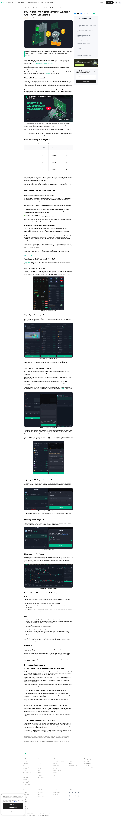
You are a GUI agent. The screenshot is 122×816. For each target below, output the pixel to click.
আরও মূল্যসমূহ (86, 768)
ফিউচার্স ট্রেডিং (40, 767)
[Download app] (119, 2)
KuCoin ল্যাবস (25, 770)
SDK (39, 794)
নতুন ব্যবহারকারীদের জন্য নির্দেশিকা (58, 761)
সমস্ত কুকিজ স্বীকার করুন (13, 804)
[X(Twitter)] (69, 793)
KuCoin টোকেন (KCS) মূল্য (88, 767)
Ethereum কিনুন (26, 794)
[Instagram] (75, 796)
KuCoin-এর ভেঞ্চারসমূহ (26, 772)
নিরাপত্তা (24, 775)
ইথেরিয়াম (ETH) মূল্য (87, 763)
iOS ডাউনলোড (55, 794)
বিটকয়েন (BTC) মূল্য (87, 761)
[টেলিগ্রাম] (72, 793)
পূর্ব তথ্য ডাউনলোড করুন (41, 796)
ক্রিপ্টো (19, 2)
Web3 (22, 2)
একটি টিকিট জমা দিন (56, 765)
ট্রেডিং (15, 2)
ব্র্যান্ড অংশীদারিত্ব (25, 768)
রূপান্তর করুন (40, 761)
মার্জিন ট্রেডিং (40, 768)
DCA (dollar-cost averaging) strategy (44, 63)
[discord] (78, 793)
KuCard (39, 763)
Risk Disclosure (58, 742)
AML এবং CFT (25, 782)
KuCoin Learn (34, 659)
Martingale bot (27, 262)
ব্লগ (23, 765)
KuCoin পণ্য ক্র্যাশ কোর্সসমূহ (30, 2)
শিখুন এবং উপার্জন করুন (45, 2)
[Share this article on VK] (87, 13)
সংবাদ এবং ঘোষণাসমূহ (26, 767)
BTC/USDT (63, 388)
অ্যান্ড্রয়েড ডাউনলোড (56, 792)
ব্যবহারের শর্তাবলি (25, 777)
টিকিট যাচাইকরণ (55, 768)
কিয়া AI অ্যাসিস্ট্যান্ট (41, 777)
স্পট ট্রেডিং (39, 765)
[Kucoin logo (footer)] (27, 753)
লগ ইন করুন (101, 2)
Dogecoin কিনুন (26, 803)
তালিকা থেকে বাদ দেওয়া (56, 774)
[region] (13, 804)
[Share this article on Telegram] (84, 13)
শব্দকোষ (51, 2)
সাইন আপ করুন (110, 2)
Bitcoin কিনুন (25, 792)
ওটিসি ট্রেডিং (40, 775)
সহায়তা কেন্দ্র (55, 763)
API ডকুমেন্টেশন (40, 792)
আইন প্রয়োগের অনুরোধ (26, 784)
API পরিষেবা (70, 763)
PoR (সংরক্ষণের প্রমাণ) (26, 774)
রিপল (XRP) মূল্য (86, 765)
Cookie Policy (14, 801)
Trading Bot (32, 7)
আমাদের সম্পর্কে (25, 761)
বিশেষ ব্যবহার (55, 772)
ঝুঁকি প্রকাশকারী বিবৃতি (26, 781)
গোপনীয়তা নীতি (25, 779)
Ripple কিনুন (25, 796)
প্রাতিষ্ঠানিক (70, 761)
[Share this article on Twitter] (75, 13)
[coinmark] (78, 796)
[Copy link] (94, 13)
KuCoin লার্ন (26, 7)
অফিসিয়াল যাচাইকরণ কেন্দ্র (57, 770)
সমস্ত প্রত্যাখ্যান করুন (13, 807)
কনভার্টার (39, 774)
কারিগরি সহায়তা (55, 767)
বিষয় (38, 2)
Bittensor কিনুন (25, 808)
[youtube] (75, 793)
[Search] (96, 2)
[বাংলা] (116, 2)
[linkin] (72, 796)
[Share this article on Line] (90, 13)
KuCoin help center (28, 654)
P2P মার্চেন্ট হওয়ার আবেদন (73, 765)
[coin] (69, 799)
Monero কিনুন (25, 797)
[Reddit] (69, 796)
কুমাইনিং (11, 2)
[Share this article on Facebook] (81, 13)
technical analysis (53, 625)
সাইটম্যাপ (54, 775)
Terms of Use (50, 742)
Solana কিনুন (25, 801)
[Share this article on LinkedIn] (78, 13)
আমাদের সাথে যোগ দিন (26, 763)
